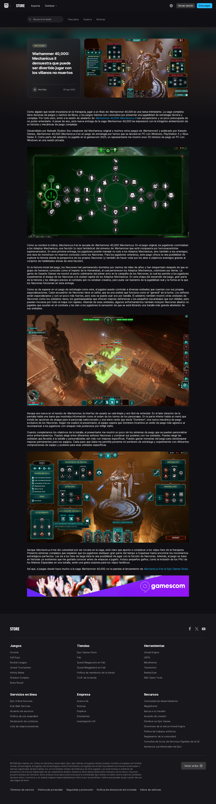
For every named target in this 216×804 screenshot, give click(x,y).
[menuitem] (73, 19)
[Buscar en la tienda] (30, 19)
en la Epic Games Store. (166, 568)
